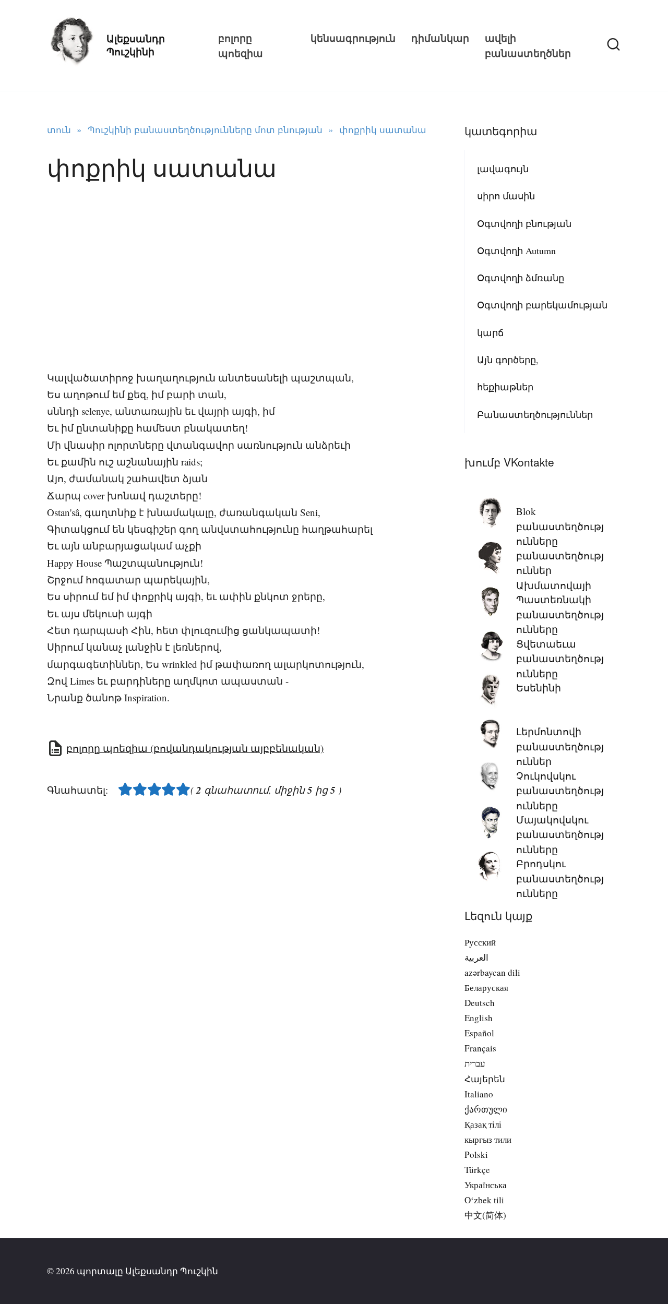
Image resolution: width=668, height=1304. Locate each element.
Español (479, 1033)
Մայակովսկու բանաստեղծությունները (560, 834)
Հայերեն (484, 1079)
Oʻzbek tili (484, 1200)
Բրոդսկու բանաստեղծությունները (560, 878)
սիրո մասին (506, 195)
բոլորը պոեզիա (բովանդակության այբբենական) (195, 748)
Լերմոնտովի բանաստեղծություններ (560, 746)
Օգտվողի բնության (524, 223)
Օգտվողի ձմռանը (520, 277)
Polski (476, 1155)
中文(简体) (485, 1215)
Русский (480, 942)
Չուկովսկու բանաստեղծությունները (560, 790)
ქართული (485, 1109)
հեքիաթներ (505, 386)
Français (480, 1048)
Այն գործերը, (508, 359)
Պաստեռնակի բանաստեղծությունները (560, 614)
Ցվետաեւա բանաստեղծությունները (560, 658)
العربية (476, 957)
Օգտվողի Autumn (516, 250)
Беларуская (486, 988)
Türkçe (477, 1170)
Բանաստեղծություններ (535, 414)
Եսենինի (538, 687)
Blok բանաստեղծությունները (560, 526)
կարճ (490, 332)
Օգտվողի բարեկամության (542, 304)
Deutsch (479, 1003)
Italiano (478, 1094)
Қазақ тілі (483, 1124)
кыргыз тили (487, 1139)
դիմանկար (440, 38)
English (478, 1018)
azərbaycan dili (492, 972)
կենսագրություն (353, 38)
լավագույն (503, 168)
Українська (485, 1185)
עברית (474, 1063)
